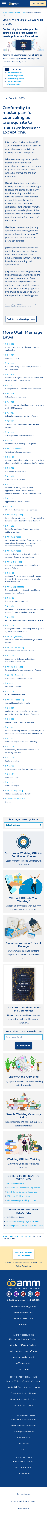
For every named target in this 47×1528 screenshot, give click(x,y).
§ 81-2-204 (9, 691)
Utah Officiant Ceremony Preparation (22, 1192)
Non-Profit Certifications (23, 1419)
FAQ (23, 1449)
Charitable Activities (23, 1461)
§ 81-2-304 (9, 625)
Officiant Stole (23, 1363)
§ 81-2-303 (9, 498)
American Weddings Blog (23, 1306)
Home (5, 13)
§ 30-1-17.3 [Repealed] (14, 551)
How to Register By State (23, 1399)
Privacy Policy (23, 1508)
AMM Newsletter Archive (23, 1425)
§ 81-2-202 (9, 344)
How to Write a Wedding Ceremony (23, 1381)
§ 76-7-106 (9, 402)
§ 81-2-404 (9, 606)
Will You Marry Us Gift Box (23, 1351)
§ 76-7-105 (9, 393)
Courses (23, 1324)
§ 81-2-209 (9, 757)
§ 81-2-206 (9, 719)
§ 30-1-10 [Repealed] (14, 790)
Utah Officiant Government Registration (23, 1187)
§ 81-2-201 (9, 738)
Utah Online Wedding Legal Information (23, 1221)
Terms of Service (23, 1494)
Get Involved (23, 1473)
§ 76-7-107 (9, 413)
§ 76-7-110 (9, 432)
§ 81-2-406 (9, 573)
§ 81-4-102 (9, 617)
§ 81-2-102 (9, 468)
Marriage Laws (14, 13)
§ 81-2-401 (9, 774)
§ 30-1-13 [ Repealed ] (14, 647)
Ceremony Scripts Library (23, 1393)
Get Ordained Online (14, 73)
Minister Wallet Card (23, 1357)
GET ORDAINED (38, 3)
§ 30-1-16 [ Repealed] (14, 675)
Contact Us (23, 1443)
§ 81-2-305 (9, 506)
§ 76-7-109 (9, 421)
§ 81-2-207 (9, 727)
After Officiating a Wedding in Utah (21, 1200)
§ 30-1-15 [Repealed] (14, 667)
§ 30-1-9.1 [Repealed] (14, 636)
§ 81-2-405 (9, 457)
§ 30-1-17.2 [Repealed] (14, 537)
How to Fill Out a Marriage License (23, 1387)
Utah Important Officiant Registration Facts (25, 1225)
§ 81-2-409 (9, 766)
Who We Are (23, 1437)
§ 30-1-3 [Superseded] (14, 587)
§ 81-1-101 (9, 355)
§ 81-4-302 (9, 683)
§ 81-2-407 (9, 440)
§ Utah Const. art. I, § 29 (15, 798)
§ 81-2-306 (9, 655)
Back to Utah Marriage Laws (21, 319)
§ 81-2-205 (9, 708)
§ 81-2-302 (9, 385)
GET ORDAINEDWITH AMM (23, 1254)
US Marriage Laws (23, 1405)
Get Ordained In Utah (15, 1183)
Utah (24, 13)
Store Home (23, 1369)
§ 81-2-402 (9, 476)
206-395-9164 (33, 1300)
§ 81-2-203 (9, 484)
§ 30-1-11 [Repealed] (14, 514)
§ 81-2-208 (9, 746)
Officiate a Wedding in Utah (18, 1196)
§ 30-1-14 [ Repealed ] (14, 699)
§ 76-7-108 (9, 363)
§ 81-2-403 (9, 598)
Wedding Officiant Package (23, 1345)
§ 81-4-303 (9, 526)
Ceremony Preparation (15, 78)
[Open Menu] (4, 4)
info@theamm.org (16, 1300)
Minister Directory (23, 1318)
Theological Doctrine (23, 1431)
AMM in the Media (23, 1467)
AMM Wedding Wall (23, 1312)
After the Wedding (14, 84)
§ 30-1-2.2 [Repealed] (14, 448)
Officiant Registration (15, 76)
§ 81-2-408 (9, 374)
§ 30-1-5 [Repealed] (13, 562)
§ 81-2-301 (9, 782)
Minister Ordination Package (23, 1339)
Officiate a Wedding (14, 81)
